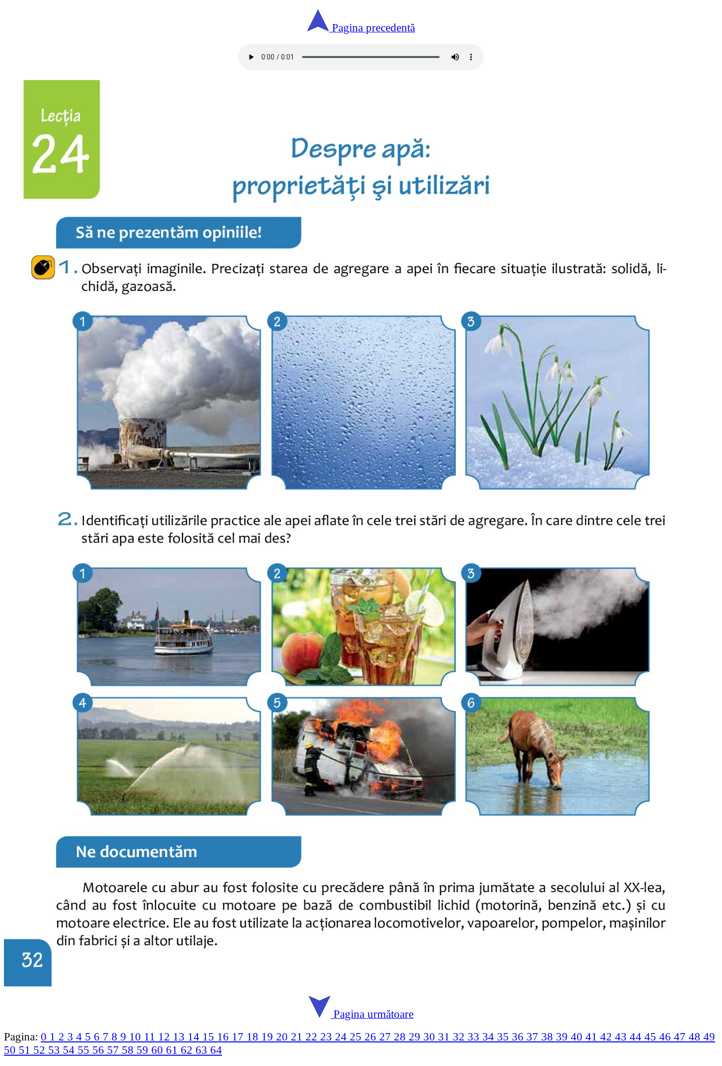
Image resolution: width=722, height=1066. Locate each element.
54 (70, 1049)
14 (195, 1036)
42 (607, 1036)
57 (114, 1049)
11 (151, 1036)
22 (312, 1036)
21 (298, 1036)
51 (26, 1049)
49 (709, 1036)
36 (519, 1036)
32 (460, 1036)
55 (85, 1049)
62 (188, 1049)
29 (416, 1036)
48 (696, 1036)
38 (548, 1036)
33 (475, 1036)
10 (136, 1036)
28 (401, 1036)
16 (224, 1036)
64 (216, 1049)
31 (445, 1036)
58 (129, 1049)
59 (144, 1049)
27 (386, 1036)
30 (430, 1036)
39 (563, 1036)
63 (202, 1049)
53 (55, 1049)
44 (637, 1036)
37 (534, 1036)
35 (504, 1036)
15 (209, 1036)
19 (268, 1036)
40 (578, 1036)
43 (622, 1036)
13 (180, 1036)
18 (254, 1036)
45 (651, 1036)
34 (489, 1036)
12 (165, 1036)
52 (40, 1049)
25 (357, 1036)
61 (173, 1049)
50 (11, 1049)
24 (342, 1036)
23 (327, 1036)
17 (239, 1036)
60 (158, 1049)
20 (283, 1036)
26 (371, 1036)
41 (592, 1036)
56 (99, 1049)
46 (666, 1036)
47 (681, 1036)
